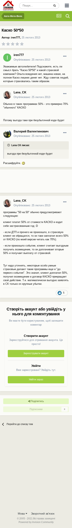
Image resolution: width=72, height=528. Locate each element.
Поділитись (37, 401)
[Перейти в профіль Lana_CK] (7, 95)
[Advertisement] (32, 183)
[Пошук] (54, 6)
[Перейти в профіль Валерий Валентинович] (7, 134)
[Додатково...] (65, 56)
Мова (22, 513)
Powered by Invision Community (36, 522)
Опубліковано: (32, 59)
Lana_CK (20, 92)
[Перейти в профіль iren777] (7, 58)
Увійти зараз (36, 379)
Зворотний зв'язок (42, 513)
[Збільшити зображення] (23, 163)
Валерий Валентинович (31, 131)
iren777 (15, 37)
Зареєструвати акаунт (36, 353)
